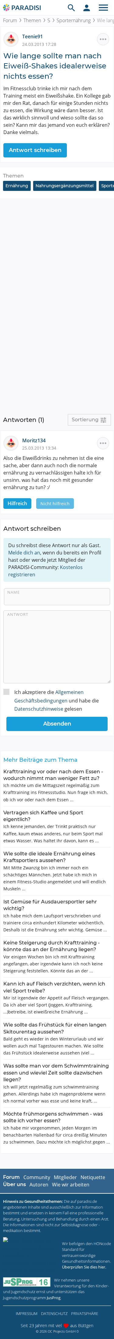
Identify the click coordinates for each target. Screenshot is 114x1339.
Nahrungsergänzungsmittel (65, 185)
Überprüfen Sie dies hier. (84, 1267)
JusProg (53, 1297)
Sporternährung (74, 20)
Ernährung (16, 185)
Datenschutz (54, 1313)
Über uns (14, 1184)
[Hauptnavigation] (103, 7)
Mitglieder (65, 1177)
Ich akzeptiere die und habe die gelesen (56, 700)
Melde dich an (24, 552)
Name (13, 592)
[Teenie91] (12, 39)
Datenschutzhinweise (38, 709)
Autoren (38, 1184)
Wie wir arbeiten (70, 1184)
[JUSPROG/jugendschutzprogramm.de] (26, 1282)
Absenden (57, 723)
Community (36, 1177)
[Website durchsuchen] (71, 7)
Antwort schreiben (35, 150)
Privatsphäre (84, 1313)
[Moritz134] (12, 442)
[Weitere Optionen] (103, 39)
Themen (32, 20)
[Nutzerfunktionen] (86, 7)
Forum (10, 20)
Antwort (17, 614)
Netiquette (93, 1177)
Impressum (26, 1313)
